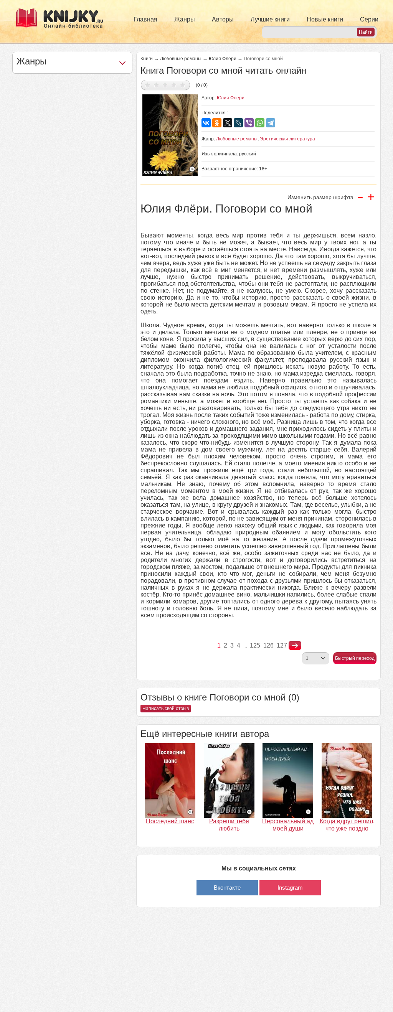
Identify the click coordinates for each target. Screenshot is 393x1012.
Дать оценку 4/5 (174, 84)
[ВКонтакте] (206, 122)
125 (255, 645)
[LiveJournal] (238, 122)
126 (268, 645)
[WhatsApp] (259, 122)
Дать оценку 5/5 (183, 84)
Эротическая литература (287, 139)
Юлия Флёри (222, 58)
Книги (146, 58)
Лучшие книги (270, 19)
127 (282, 645)
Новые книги (325, 19)
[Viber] (249, 122)
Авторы (223, 19)
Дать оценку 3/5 (165, 84)
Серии (369, 19)
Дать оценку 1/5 (147, 84)
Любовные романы (180, 58)
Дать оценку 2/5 (156, 84)
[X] (227, 122)
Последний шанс (170, 821)
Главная (145, 19)
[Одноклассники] (216, 122)
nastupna (295, 645)
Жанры (184, 19)
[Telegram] (270, 122)
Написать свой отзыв (165, 708)
